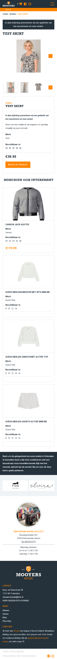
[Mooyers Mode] (9, 4)
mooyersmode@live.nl (13, 597)
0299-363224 (9, 600)
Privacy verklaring (17, 652)
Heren (5, 614)
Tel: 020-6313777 (28, 542)
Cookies (6, 652)
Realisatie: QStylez (29, 656)
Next (50, 55)
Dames (6, 610)
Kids (5, 617)
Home (5, 14)
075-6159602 (22, 600)
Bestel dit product (18, 165)
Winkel (13, 14)
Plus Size (7, 621)
